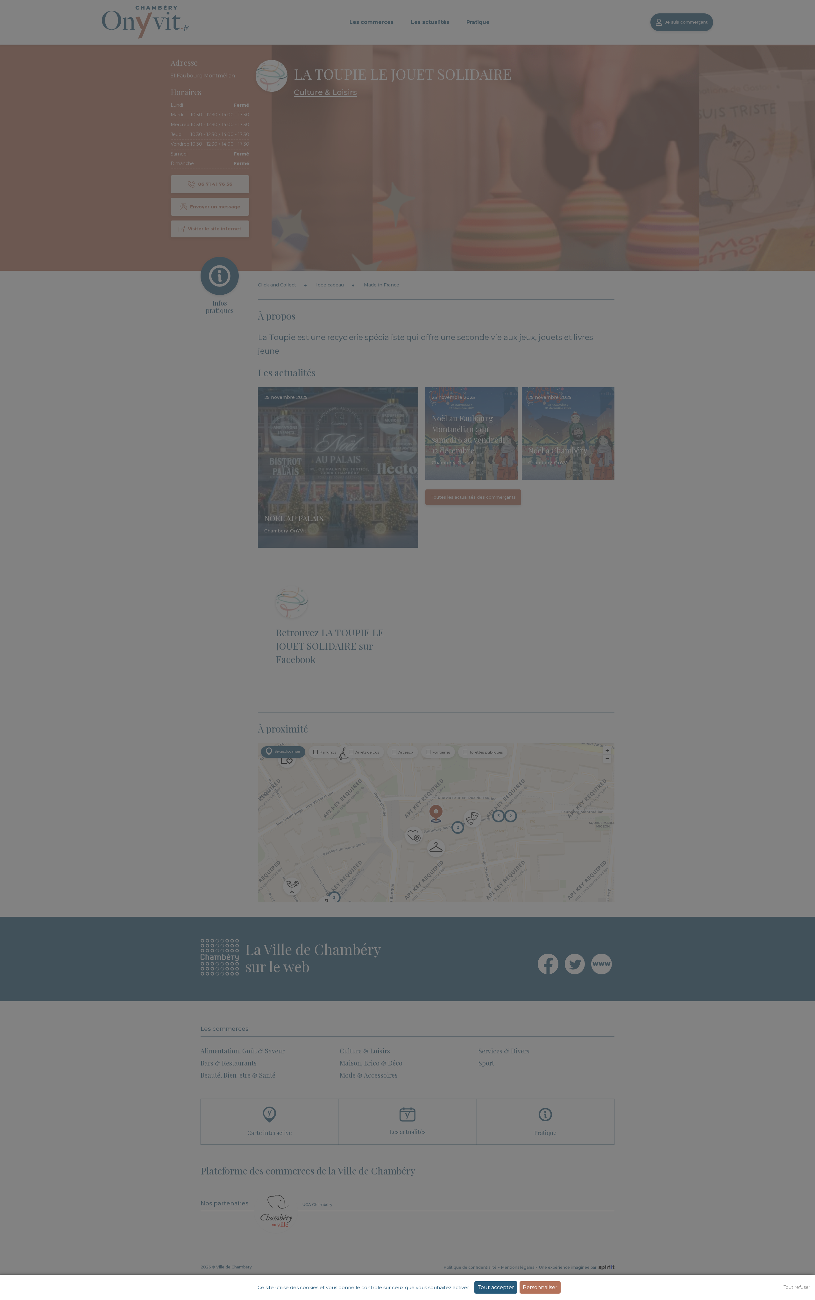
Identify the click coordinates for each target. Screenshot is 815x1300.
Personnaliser (540, 1287)
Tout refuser (796, 1287)
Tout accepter (496, 1287)
